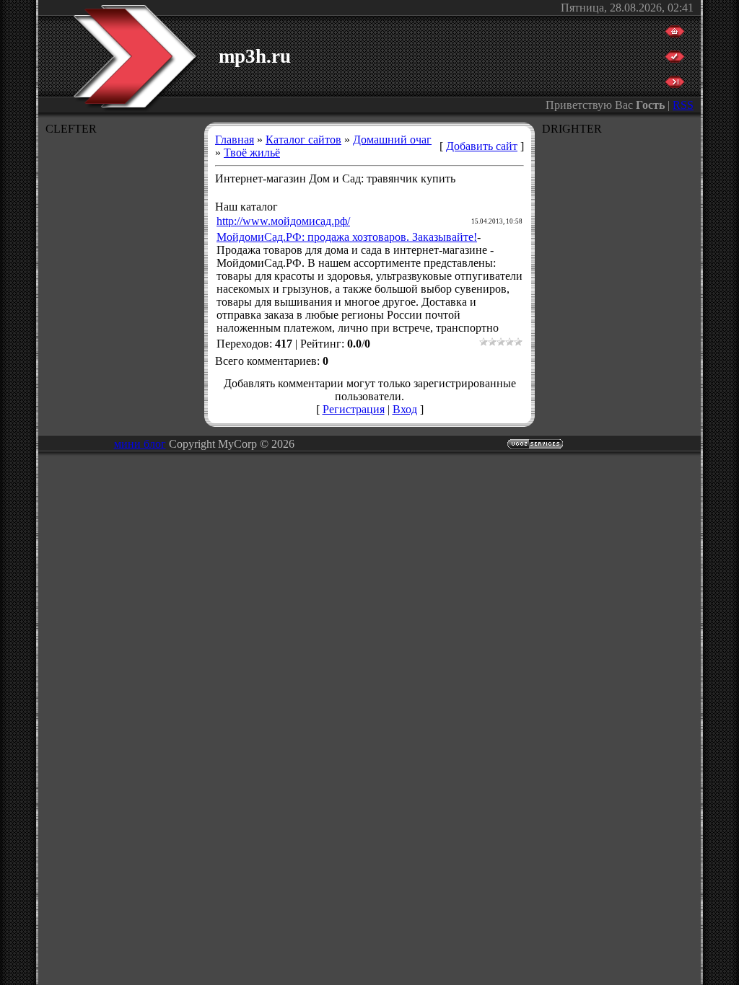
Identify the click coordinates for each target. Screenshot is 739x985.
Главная (234, 139)
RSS (683, 105)
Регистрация (354, 409)
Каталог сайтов (303, 139)
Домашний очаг (392, 139)
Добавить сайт (481, 146)
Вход (405, 409)
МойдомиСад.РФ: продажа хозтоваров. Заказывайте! (347, 237)
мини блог (140, 444)
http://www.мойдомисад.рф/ (283, 221)
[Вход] (675, 84)
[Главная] (675, 33)
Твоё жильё (252, 152)
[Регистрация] (675, 59)
